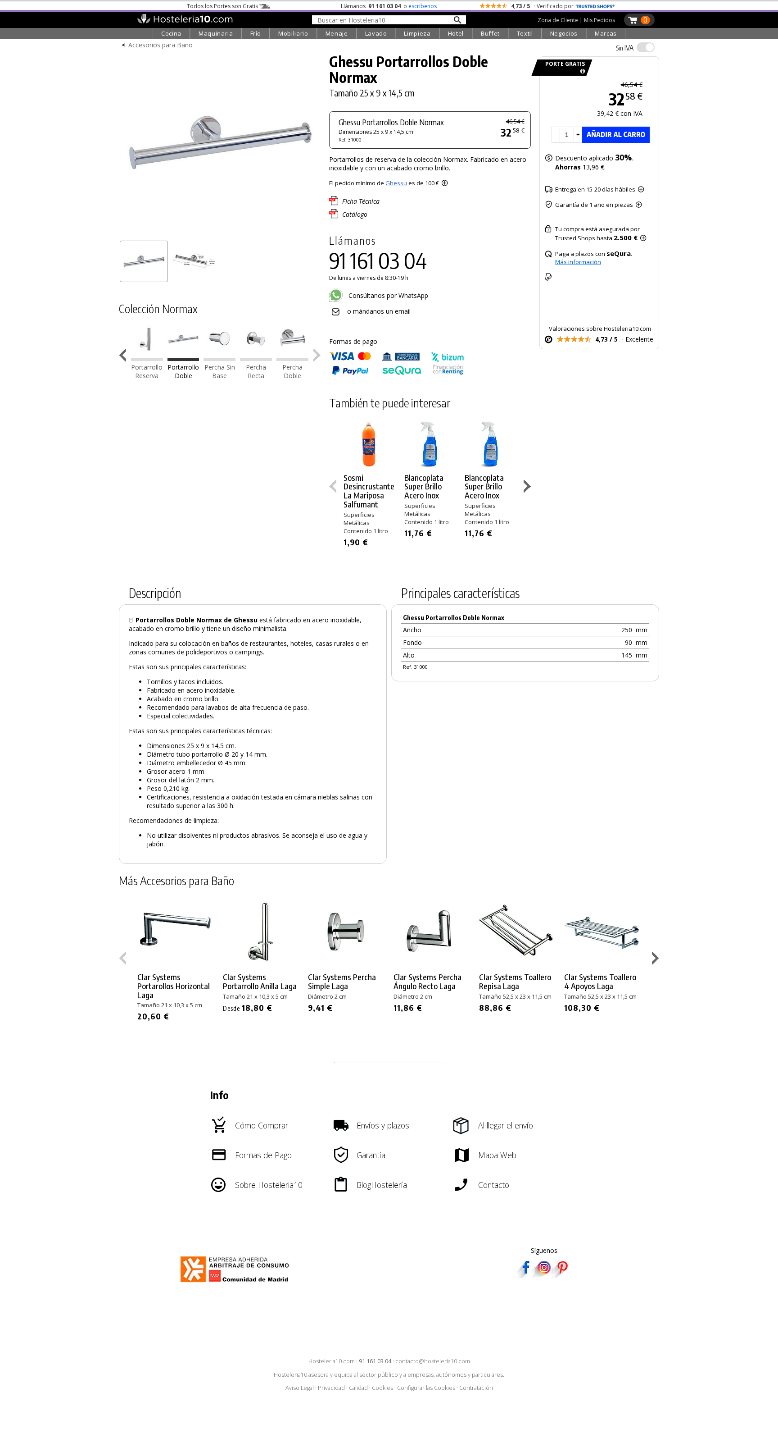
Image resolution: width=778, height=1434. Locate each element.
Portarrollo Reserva (147, 371)
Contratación (476, 1388)
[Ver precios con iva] (646, 47)
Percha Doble (292, 371)
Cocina (171, 33)
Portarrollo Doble (183, 371)
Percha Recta (256, 371)
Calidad (358, 1388)
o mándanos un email (379, 311)
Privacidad (331, 1388)
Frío (256, 33)
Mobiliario (293, 33)
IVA (624, 47)
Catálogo (354, 214)
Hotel (456, 33)
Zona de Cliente (558, 20)
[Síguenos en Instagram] (544, 1275)
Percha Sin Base (219, 371)
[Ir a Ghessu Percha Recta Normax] (256, 358)
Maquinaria (216, 33)
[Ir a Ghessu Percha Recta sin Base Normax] (219, 358)
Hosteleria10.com (331, 1361)
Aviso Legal (299, 1388)
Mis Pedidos (599, 20)
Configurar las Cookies (426, 1388)
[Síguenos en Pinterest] (562, 1275)
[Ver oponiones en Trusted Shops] (595, 6)
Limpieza (417, 33)
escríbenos (422, 6)
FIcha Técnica (361, 201)
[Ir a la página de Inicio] (185, 22)
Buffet (490, 33)
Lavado (376, 33)
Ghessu (396, 183)
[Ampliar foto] (219, 233)
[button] (124, 357)
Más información (578, 262)
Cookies (382, 1388)
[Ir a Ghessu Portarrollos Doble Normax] (183, 358)
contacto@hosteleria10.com (432, 1361)
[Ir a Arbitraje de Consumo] (236, 1283)
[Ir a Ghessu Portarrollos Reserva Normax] (147, 358)
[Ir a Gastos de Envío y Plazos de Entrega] (581, 71)
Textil (525, 33)
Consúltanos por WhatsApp (387, 295)
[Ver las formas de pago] (396, 373)
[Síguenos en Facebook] (526, 1275)
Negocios (564, 33)
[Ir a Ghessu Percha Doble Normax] (292, 358)
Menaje (337, 33)
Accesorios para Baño (160, 45)
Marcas (606, 33)
